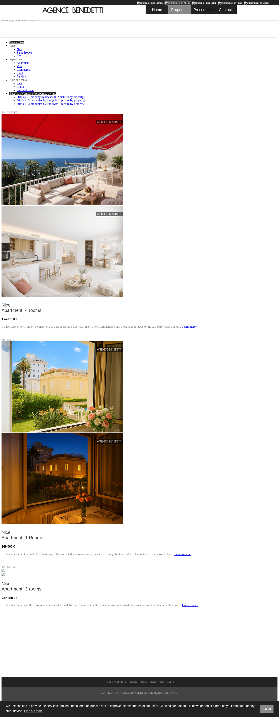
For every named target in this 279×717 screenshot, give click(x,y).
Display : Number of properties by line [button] (32, 93)
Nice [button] (12, 45)
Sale (19, 83)
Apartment (23, 62)
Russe (161, 682)
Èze (19, 56)
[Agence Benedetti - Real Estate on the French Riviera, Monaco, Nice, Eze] (72, 10)
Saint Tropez (24, 52)
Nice (19, 49)
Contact (225, 10)
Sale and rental (25, 90)
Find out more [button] (33, 711)
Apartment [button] (16, 59)
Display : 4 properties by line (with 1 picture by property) (51, 103)
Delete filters (16, 42)
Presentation (203, 10)
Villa (19, 66)
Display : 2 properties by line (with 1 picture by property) (51, 100)
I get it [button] (267, 708)
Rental (20, 86)
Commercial (24, 69)
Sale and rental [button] (18, 79)
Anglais (143, 682)
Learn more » (190, 326)
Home (157, 10)
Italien (153, 682)
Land (20, 73)
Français (134, 682)
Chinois (170, 682)
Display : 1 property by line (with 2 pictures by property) (50, 97)
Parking (21, 76)
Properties (179, 10)
